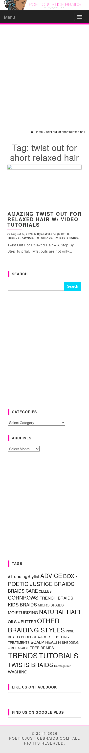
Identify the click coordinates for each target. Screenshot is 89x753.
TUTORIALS (43, 237)
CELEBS (45, 591)
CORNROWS (23, 597)
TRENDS (13, 237)
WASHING (17, 672)
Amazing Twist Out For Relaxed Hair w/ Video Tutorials (44, 219)
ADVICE (27, 237)
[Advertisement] (44, 72)
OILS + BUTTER (22, 621)
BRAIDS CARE (23, 590)
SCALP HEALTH (46, 642)
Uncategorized (62, 666)
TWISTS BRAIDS (66, 237)
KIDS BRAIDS (22, 604)
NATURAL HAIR (59, 612)
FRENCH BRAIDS (56, 598)
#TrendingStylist (23, 576)
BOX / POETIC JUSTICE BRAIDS (42, 579)
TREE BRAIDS (42, 647)
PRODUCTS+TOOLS (36, 637)
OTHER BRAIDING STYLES (36, 625)
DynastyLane (46, 234)
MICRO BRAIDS (51, 604)
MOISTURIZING (23, 612)
